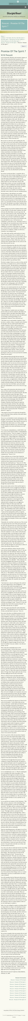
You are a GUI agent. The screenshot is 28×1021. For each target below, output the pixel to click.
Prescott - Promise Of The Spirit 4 (18, 988)
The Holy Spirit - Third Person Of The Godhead (12, 39)
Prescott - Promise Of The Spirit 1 (18, 982)
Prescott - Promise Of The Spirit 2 (18, 984)
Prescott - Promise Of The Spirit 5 (18, 991)
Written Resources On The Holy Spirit (10, 41)
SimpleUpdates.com (10, 1015)
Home (2, 36)
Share (23, 46)
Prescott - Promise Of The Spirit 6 (18, 993)
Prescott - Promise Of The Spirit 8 (18, 995)
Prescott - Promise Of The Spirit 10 (17, 999)
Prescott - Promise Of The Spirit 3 (18, 986)
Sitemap (19, 1015)
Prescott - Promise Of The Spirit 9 (18, 997)
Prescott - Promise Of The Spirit (8, 42)
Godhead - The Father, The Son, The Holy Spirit (12, 37)
